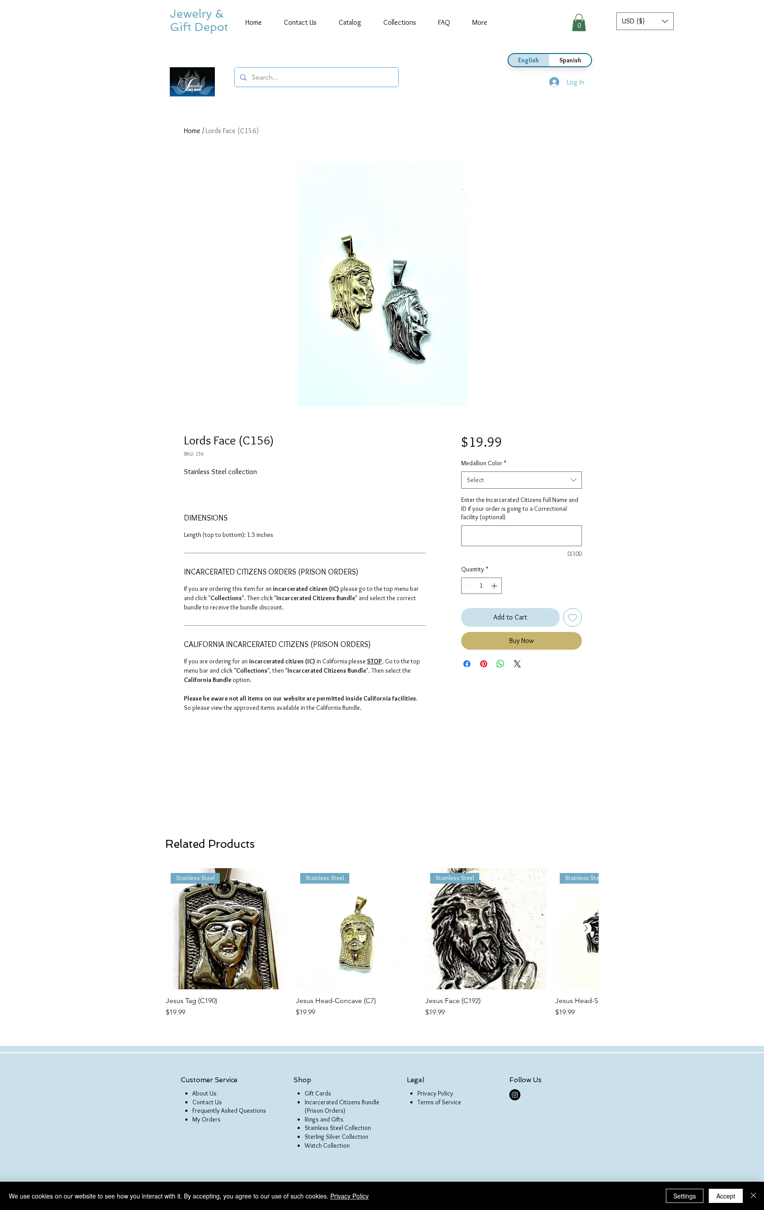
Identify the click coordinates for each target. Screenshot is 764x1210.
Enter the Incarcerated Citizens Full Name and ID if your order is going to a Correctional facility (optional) (519, 508)
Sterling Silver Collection (336, 1137)
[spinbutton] (481, 586)
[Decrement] (468, 586)
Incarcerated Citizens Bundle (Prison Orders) (342, 1106)
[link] (579, 22)
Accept (725, 1195)
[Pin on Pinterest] (483, 664)
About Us (204, 1093)
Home (192, 130)
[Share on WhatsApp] (500, 664)
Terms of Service (439, 1102)
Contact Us (207, 1102)
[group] (382, 943)
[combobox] (521, 480)
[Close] (753, 1196)
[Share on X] (517, 664)
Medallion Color (483, 463)
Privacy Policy (435, 1093)
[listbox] (645, 21)
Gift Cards (318, 1093)
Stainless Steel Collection (338, 1128)
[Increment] (494, 586)
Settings (684, 1195)
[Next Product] (586, 928)
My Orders (206, 1119)
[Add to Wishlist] (572, 617)
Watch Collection (327, 1145)
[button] (645, 21)
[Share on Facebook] (467, 664)
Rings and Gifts (324, 1119)
